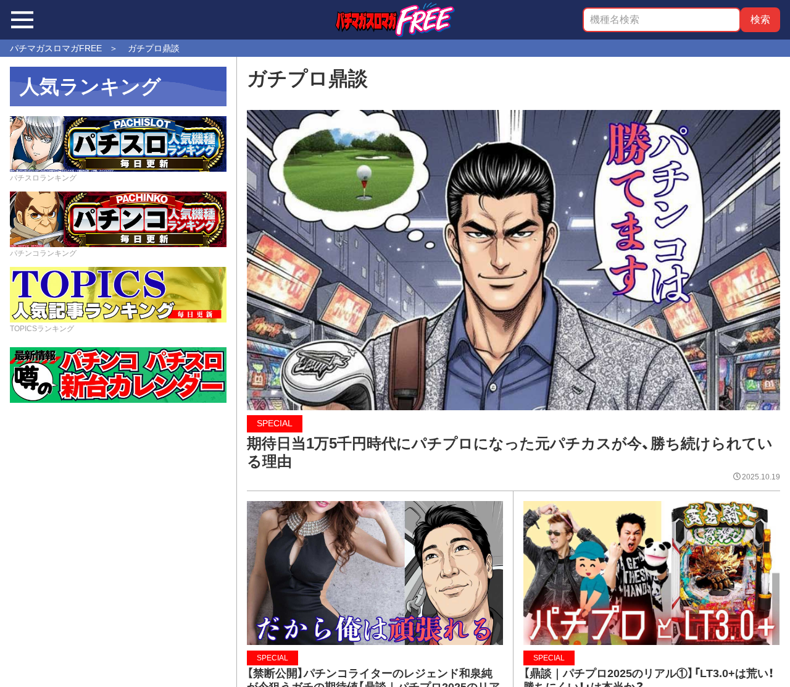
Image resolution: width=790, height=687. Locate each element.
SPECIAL (275, 423)
